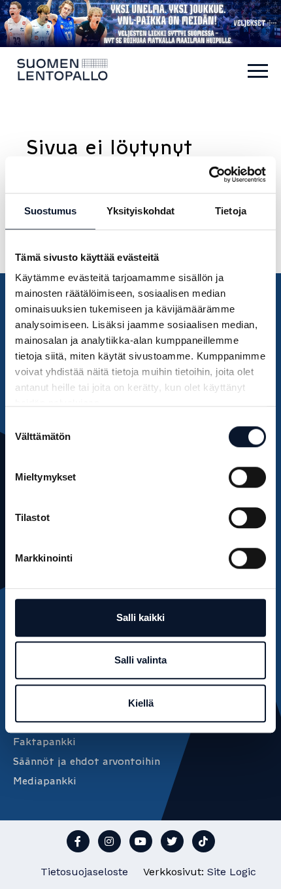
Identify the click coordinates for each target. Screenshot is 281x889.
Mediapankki (44, 781)
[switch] (247, 477)
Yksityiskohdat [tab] (140, 210)
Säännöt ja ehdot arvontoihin (86, 761)
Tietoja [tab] (230, 210)
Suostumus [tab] (50, 210)
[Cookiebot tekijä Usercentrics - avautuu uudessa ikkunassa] (209, 174)
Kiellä (141, 703)
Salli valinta (140, 659)
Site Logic (231, 871)
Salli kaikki (140, 617)
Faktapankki (44, 741)
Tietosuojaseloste (84, 871)
